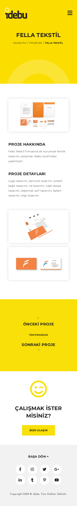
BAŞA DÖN (37, 456)
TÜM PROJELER (38, 334)
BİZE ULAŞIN (39, 430)
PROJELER (35, 42)
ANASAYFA (20, 42)
